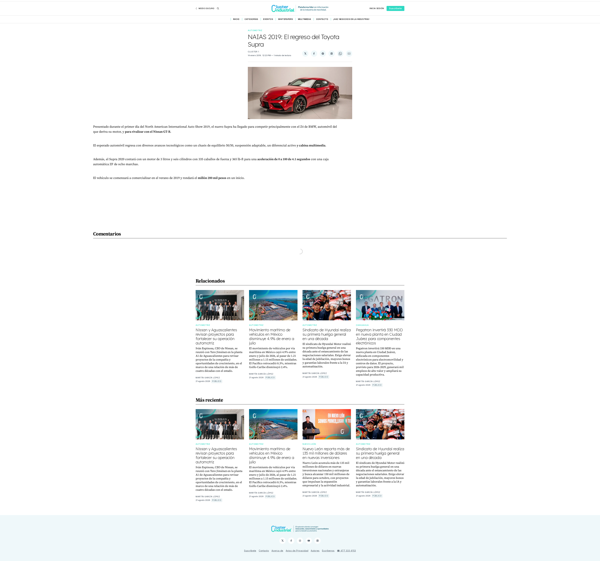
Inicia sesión (377, 8)
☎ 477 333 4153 (346, 550)
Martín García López (208, 377)
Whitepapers (285, 19)
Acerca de (277, 550)
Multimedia (304, 19)
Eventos (268, 19)
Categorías (251, 19)
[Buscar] (218, 8)
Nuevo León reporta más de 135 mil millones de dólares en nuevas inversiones (326, 453)
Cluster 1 (253, 51)
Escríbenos (328, 550)
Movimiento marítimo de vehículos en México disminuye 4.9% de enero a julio (271, 336)
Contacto (322, 19)
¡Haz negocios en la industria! (351, 19)
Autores (315, 550)
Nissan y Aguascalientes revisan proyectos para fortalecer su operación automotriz (216, 336)
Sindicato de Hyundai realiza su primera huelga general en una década (326, 334)
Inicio (236, 19)
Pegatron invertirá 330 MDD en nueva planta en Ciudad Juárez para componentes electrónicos (379, 336)
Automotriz (255, 30)
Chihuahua (362, 325)
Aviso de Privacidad (297, 550)
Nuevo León (309, 444)
